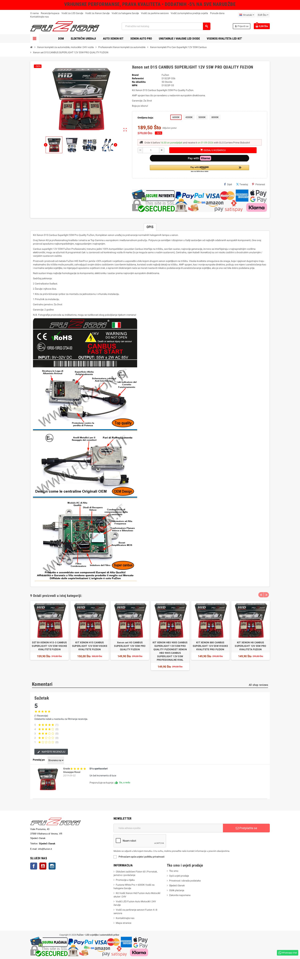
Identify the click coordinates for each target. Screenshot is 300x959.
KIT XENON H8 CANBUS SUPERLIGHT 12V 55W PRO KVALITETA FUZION (250, 646)
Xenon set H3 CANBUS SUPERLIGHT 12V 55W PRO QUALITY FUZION (129, 646)
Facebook (33, 866)
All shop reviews (258, 685)
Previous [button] (261, 594)
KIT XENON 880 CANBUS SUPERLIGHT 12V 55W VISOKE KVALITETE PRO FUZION (210, 646)
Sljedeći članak (177, 885)
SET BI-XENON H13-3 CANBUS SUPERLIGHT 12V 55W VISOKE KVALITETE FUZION (49, 646)
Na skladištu (139, 81)
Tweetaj (243, 184)
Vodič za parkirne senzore (155, 13)
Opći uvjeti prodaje (179, 875)
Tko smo (173, 871)
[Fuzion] (64, 26)
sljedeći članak (61, 849)
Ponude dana (217, 13)
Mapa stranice (123, 923)
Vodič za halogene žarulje (125, 13)
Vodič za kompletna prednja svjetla (189, 13)
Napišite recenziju (53, 751)
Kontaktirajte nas (39, 16)
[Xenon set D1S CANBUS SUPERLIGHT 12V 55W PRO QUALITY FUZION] (47, 779)
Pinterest (260, 184)
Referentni (138, 78)
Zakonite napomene (179, 895)
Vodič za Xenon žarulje (97, 13)
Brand (135, 75)
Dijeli (229, 184)
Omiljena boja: (146, 117)
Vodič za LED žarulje (72, 13)
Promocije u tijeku (125, 880)
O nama (34, 13)
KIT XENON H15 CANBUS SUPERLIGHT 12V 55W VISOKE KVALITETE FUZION (89, 646)
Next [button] (266, 594)
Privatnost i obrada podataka (185, 880)
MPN (134, 85)
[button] (199, 169)
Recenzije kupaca (50, 13)
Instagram (52, 866)
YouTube (42, 866)
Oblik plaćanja (176, 890)
